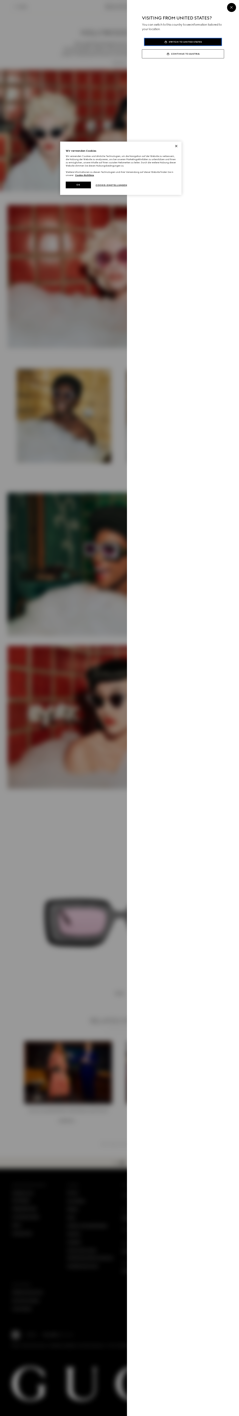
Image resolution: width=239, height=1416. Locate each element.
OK (78, 184)
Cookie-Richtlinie (84, 175)
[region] (120, 168)
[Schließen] (176, 146)
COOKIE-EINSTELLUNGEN (111, 185)
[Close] (231, 7)
